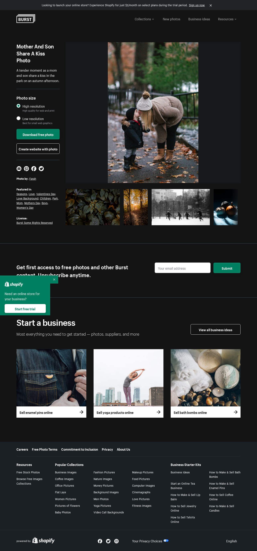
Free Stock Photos (28, 472)
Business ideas (199, 18)
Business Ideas (180, 472)
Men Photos (101, 499)
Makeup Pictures (142, 472)
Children (45, 198)
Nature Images (103, 478)
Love (32, 193)
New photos (171, 18)
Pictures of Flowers (67, 505)
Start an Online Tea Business (183, 485)
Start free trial (25, 308)
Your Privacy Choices (147, 540)
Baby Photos (63, 512)
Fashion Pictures (104, 472)
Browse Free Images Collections (29, 480)
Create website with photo (38, 148)
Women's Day (25, 207)
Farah (32, 178)
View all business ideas (215, 329)
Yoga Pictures (102, 505)
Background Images (106, 492)
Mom (19, 202)
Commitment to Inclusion (79, 448)
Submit (227, 267)
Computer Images (143, 485)
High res (92, 221)
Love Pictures (141, 499)
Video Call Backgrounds (109, 512)
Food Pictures (141, 478)
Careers (22, 448)
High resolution (33, 106)
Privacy (107, 448)
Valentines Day (45, 193)
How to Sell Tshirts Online (183, 519)
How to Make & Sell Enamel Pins (221, 485)
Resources (226, 18)
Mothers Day (32, 202)
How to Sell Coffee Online (221, 496)
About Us (123, 448)
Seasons (21, 193)
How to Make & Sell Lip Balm (185, 496)
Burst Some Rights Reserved (34, 222)
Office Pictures (64, 485)
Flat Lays (60, 492)
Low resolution (33, 118)
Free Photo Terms (44, 448)
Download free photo (38, 134)
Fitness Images (141, 505)
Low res (108, 221)
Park (55, 198)
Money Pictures (103, 485)
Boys (45, 202)
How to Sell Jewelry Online (183, 508)
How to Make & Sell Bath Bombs (225, 474)
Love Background (27, 198)
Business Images (65, 472)
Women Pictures (65, 499)
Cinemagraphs (141, 492)
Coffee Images (64, 478)
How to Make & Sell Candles (221, 508)
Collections (143, 18)
